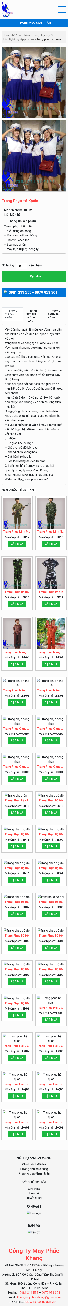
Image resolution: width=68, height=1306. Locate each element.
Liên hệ (15, 214)
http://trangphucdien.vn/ (40, 1302)
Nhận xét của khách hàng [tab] (31, 316)
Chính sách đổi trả (34, 1164)
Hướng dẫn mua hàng (34, 1169)
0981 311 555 (19, 1302)
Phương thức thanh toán (34, 1173)
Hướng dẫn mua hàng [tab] (54, 314)
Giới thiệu (34, 1189)
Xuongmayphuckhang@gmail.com (39, 1297)
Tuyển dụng (34, 1198)
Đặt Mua (35, 276)
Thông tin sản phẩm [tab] (11, 314)
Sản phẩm (24, 35)
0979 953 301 (51, 1292)
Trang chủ (9, 35)
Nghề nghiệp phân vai (21, 39)
